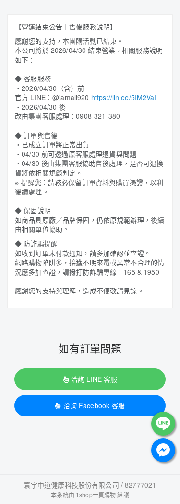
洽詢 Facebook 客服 (94, 405)
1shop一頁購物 (96, 495)
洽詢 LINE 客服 (94, 379)
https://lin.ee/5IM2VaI (123, 97)
